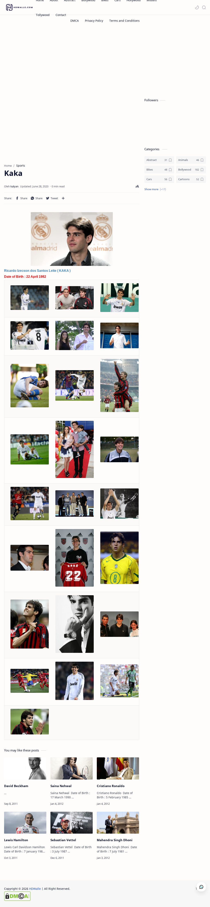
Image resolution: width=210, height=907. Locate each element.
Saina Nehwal (61, 786)
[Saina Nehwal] (71, 768)
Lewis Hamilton (16, 840)
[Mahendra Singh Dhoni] (118, 823)
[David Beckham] (25, 768)
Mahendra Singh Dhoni (114, 840)
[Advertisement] (105, 61)
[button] (197, 7)
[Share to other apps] (63, 198)
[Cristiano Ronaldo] (118, 768)
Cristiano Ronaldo (110, 786)
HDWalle (35, 889)
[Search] (204, 7)
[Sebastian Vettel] (71, 823)
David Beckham (16, 786)
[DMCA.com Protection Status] (37, 896)
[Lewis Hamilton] (25, 823)
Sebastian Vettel (63, 840)
